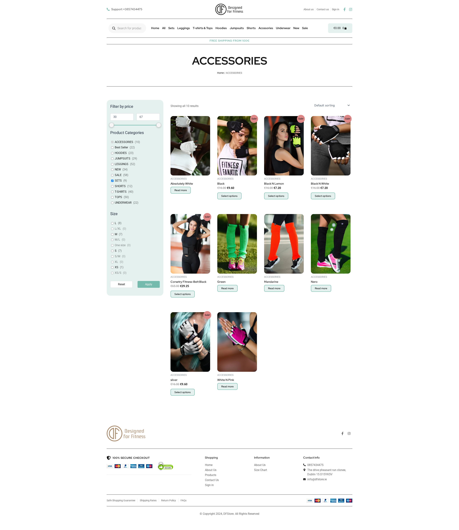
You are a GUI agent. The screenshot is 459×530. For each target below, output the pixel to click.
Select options (229, 196)
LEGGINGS (121, 164)
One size (120, 245)
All (163, 28)
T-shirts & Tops (203, 28)
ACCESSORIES (124, 142)
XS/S (118, 273)
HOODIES (121, 153)
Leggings (183, 28)
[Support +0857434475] (125, 9)
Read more (180, 190)
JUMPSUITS (122, 158)
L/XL (118, 228)
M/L (117, 239)
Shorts (251, 28)
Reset (121, 284)
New (296, 28)
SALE (118, 175)
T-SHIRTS (121, 191)
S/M (117, 256)
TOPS (118, 197)
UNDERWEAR (123, 202)
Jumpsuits (237, 28)
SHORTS (120, 186)
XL (116, 262)
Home (155, 28)
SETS (118, 180)
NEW (118, 169)
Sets (171, 28)
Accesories (266, 28)
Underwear (283, 28)
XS (116, 267)
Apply (148, 284)
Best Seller (121, 147)
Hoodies (221, 28)
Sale (305, 28)
